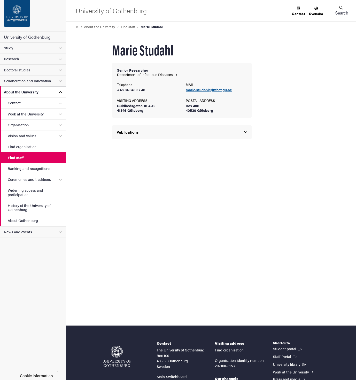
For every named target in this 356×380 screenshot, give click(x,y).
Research (11, 58)
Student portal (288, 348)
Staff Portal (285, 356)
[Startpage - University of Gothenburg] (33, 15)
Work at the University (26, 113)
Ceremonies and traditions (29, 179)
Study (8, 47)
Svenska (316, 13)
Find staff (15, 157)
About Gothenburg (23, 220)
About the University (21, 91)
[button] (341, 10)
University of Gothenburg (27, 37)
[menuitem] (298, 11)
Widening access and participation (25, 192)
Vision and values (22, 135)
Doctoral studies (17, 69)
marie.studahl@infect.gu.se (209, 90)
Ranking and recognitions (29, 168)
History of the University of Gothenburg (29, 207)
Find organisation (22, 146)
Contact (14, 102)
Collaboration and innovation (27, 80)
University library (290, 364)
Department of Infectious (145, 74)
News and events (18, 231)
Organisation (18, 124)
